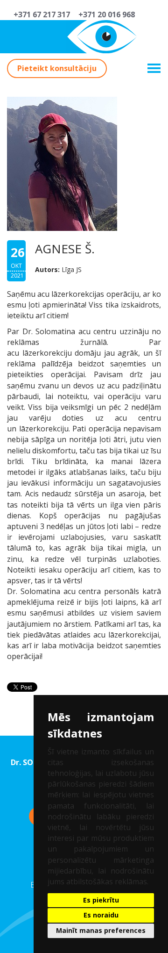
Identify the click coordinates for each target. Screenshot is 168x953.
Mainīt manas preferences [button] (101, 930)
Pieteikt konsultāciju (57, 68)
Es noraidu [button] (101, 914)
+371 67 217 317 (40, 14)
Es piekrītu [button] (101, 900)
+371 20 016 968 (105, 14)
